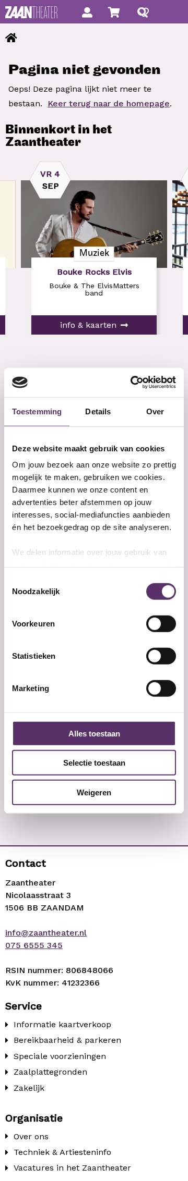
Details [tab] (98, 411)
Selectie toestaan (94, 762)
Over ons (31, 1136)
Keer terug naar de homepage (109, 103)
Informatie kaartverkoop (62, 1024)
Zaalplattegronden (50, 1072)
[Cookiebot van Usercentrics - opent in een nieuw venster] (132, 382)
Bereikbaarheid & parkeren (67, 1040)
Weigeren (94, 792)
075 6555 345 (34, 945)
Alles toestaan (94, 733)
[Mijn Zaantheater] (87, 12)
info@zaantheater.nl (46, 933)
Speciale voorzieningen (60, 1056)
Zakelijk (29, 1088)
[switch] (161, 623)
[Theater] (11, 38)
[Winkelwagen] (114, 12)
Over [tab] (155, 411)
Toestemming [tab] (37, 411)
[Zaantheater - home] (31, 12)
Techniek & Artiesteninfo (62, 1152)
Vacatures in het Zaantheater (72, 1168)
